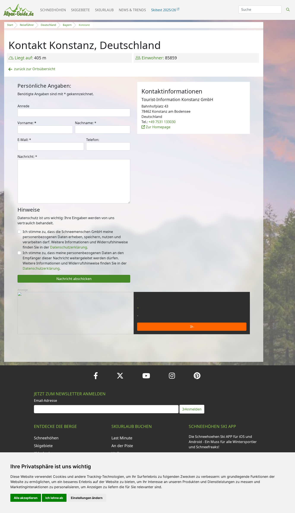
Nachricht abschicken (74, 278)
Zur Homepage (157, 127)
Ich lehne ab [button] (54, 498)
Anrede (23, 106)
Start (10, 25)
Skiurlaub (104, 10)
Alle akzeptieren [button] (26, 498)
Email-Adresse (45, 400)
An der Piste (122, 445)
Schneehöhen (53, 10)
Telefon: (92, 139)
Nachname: (85, 122)
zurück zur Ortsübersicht (34, 68)
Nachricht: (27, 156)
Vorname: (26, 122)
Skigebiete (80, 10)
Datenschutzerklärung (68, 247)
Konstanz (84, 25)
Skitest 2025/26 (164, 10)
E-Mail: (24, 139)
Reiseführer (27, 25)
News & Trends (132, 10)
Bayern (67, 25)
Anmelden (193, 409)
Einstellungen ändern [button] (87, 498)
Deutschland (48, 25)
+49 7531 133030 (162, 121)
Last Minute (121, 437)
